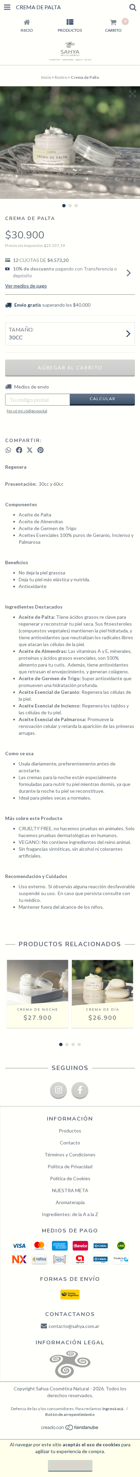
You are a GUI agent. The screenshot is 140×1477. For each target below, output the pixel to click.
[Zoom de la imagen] (132, 94)
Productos (70, 1131)
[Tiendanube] (70, 1429)
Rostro (61, 77)
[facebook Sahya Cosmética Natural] (79, 1090)
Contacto (70, 1142)
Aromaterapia (70, 1202)
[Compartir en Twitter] (30, 450)
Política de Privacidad (70, 1166)
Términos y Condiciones (70, 1154)
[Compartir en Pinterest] (40, 450)
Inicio (46, 77)
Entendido (70, 1464)
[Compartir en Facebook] (19, 450)
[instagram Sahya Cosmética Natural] (58, 1090)
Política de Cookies (70, 1178)
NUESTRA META (70, 1190)
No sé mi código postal (27, 410)
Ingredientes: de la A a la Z (70, 1214)
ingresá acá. (113, 1408)
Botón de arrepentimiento (70, 1414)
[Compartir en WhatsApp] (8, 450)
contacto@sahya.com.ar (74, 1326)
